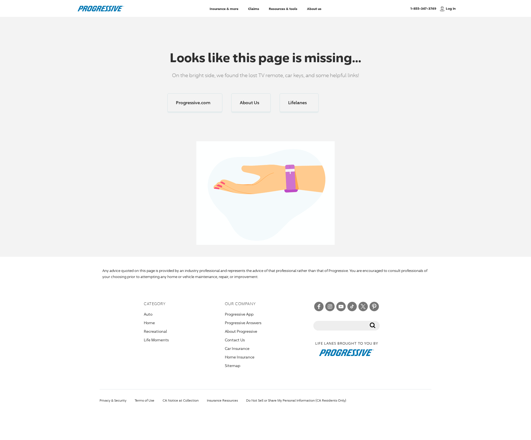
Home (149, 322)
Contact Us (235, 339)
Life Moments (156, 339)
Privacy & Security (113, 400)
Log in (451, 8)
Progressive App (239, 314)
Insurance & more (224, 8)
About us (314, 8)
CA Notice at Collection (181, 400)
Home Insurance (239, 357)
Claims (253, 8)
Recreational (155, 331)
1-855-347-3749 (423, 8)
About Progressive (241, 331)
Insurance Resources (222, 400)
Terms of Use (144, 400)
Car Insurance (237, 348)
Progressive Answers (243, 322)
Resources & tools (283, 8)
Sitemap (232, 365)
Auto (148, 314)
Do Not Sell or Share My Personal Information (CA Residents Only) (296, 400)
